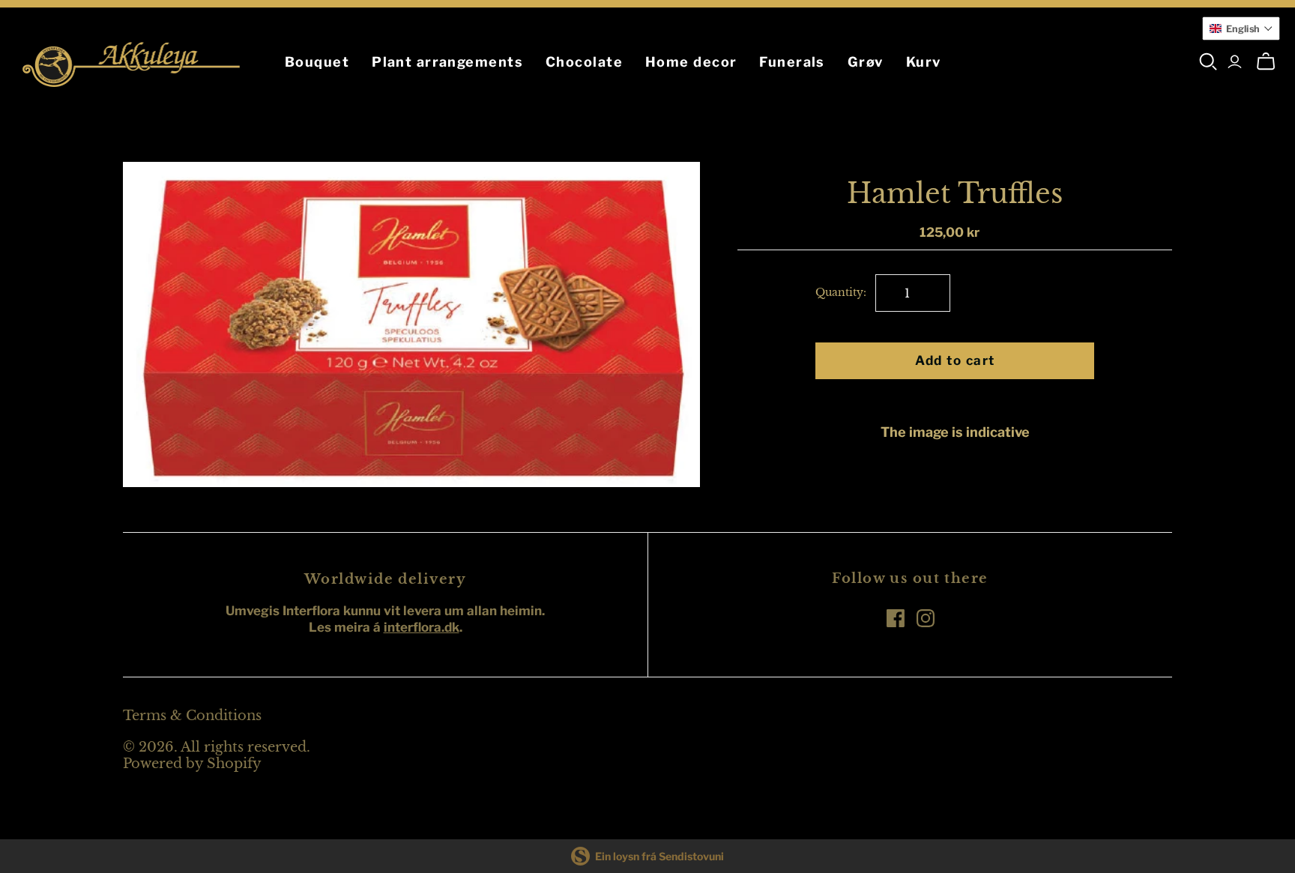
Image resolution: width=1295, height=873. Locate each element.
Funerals (792, 62)
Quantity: (840, 292)
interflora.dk (421, 627)
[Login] (1235, 62)
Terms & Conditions (192, 715)
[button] (1241, 28)
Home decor (691, 62)
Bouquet (317, 62)
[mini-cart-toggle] (1266, 62)
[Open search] (1208, 61)
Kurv (923, 62)
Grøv (866, 62)
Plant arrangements (447, 62)
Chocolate (584, 62)
